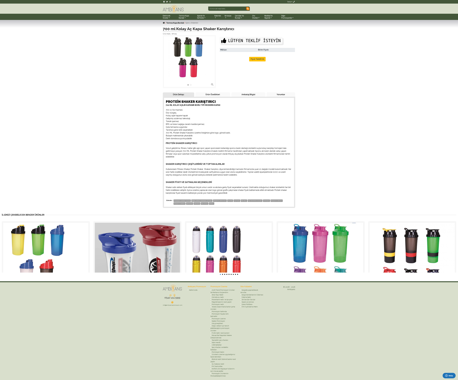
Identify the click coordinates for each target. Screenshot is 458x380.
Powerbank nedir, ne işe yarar (222, 299)
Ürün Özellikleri (213, 94)
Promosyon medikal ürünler (182, 200)
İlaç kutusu (204, 203)
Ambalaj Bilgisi (248, 94)
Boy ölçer (244, 200)
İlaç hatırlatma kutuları (255, 200)
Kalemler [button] (217, 16)
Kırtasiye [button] (228, 16)
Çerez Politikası (246, 304)
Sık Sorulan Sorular (248, 299)
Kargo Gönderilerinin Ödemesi (252, 295)
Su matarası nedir (217, 364)
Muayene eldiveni (276, 200)
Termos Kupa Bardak (175, 23)
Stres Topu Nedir (217, 295)
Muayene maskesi (179, 203)
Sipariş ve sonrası (247, 302)
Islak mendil (215, 342)
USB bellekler (216, 345)
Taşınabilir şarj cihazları (219, 340)
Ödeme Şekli (246, 297)
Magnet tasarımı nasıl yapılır (221, 302)
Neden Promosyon (218, 321)
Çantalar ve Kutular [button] (239, 17)
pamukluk (190, 203)
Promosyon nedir (217, 304)
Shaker (211, 203)
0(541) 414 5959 (172, 297)
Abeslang (197, 203)
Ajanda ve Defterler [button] (201, 17)
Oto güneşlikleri (217, 323)
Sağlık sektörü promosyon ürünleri (202, 200)
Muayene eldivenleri (219, 200)
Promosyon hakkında (219, 311)
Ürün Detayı (178, 94)
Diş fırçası (237, 200)
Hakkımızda (193, 290)
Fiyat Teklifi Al (257, 59)
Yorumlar (281, 94)
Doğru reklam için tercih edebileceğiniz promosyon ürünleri (220, 328)
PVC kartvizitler (217, 366)
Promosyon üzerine (218, 319)
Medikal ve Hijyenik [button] (268, 17)
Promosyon (266, 200)
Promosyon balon (217, 352)
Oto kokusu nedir (217, 297)
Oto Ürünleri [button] (255, 17)
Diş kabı (230, 200)
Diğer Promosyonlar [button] (286, 17)
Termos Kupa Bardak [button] (184, 17)
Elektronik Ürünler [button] (166, 17)
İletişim (289, 2)
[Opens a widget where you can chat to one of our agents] (449, 376)
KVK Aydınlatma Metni (249, 307)
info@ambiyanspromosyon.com (172, 305)
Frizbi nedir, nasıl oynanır (220, 333)
